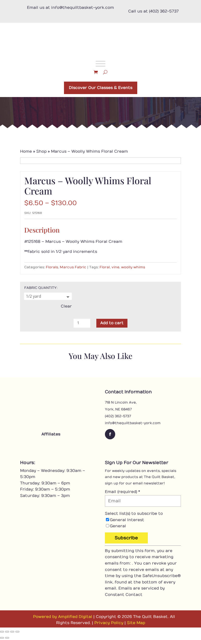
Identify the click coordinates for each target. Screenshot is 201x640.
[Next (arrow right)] (7, 638)
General (118, 526)
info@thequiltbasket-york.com (133, 423)
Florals (52, 267)
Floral (105, 267)
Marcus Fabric (73, 267)
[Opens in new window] (37, 445)
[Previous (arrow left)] (2, 638)
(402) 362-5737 (118, 416)
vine (115, 267)
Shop (41, 151)
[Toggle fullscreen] (7, 631)
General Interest (127, 520)
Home (26, 151)
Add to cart (112, 323)
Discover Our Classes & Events (100, 88)
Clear (66, 306)
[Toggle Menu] (100, 64)
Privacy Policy (108, 623)
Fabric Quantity (40, 288)
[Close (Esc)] (17, 631)
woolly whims (133, 267)
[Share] (12, 631)
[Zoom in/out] (2, 631)
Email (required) (122, 492)
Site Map (136, 623)
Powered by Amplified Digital (62, 617)
